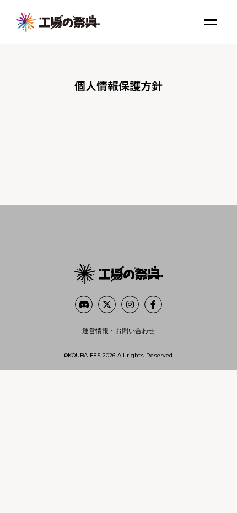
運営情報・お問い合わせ (118, 330)
